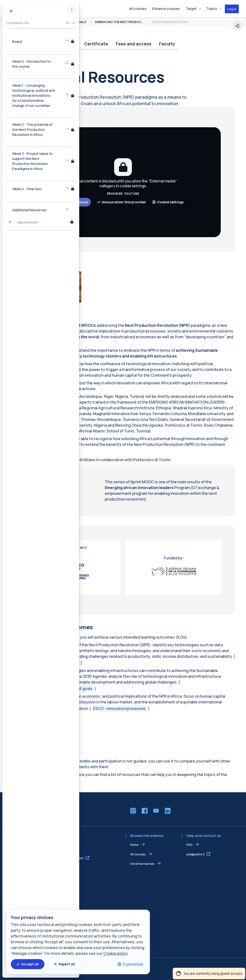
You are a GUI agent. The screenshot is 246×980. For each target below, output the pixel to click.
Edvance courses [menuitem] (166, 8)
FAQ (189, 845)
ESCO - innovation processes (119, 708)
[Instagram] (133, 811)
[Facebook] (145, 811)
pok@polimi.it (195, 854)
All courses (137, 854)
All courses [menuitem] (138, 8)
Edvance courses (142, 864)
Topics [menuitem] (211, 8)
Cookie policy (115, 953)
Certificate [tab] (96, 44)
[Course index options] (72, 9)
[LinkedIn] (168, 811)
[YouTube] (156, 811)
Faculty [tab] (167, 44)
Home (134, 845)
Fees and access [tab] (133, 44)
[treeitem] (41, 44)
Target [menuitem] (191, 8)
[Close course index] (11, 11)
